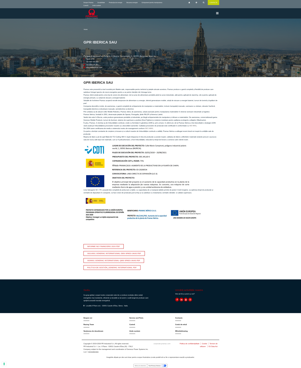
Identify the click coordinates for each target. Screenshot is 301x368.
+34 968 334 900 (92, 62)
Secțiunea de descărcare (93, 331)
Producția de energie (115, 2)
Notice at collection (140, 365)
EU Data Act (213, 346)
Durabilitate (101, 2)
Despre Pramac (88, 2)
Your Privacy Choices (154, 365)
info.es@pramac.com (94, 67)
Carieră (85, 5)
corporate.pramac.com (162, 344)
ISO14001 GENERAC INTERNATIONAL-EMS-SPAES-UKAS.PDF (114, 253)
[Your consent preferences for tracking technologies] (4, 364)
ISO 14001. (149, 128)
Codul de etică (181, 324)
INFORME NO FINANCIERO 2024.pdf (103, 246)
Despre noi (87, 318)
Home (86, 29)
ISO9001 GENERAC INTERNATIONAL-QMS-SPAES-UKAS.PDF (113, 260)
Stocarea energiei (132, 2)
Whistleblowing (181, 331)
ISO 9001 (192, 126)
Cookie (204, 344)
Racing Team (88, 324)
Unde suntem (96, 5)
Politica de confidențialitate (189, 344)
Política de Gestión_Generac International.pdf (112, 267)
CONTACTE (213, 2)
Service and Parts (136, 318)
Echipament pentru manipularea (152, 2)
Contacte (178, 318)
